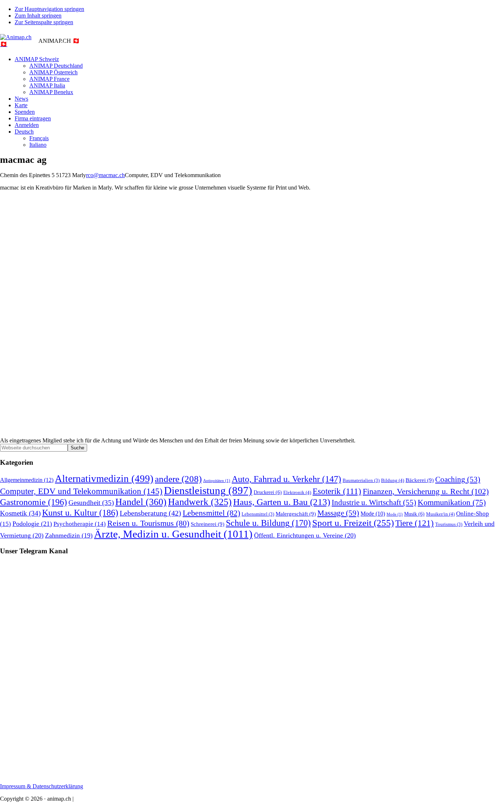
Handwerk (200, 502)
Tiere (414, 523)
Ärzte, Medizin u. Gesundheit (173, 534)
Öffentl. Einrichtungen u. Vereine (305, 535)
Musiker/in (440, 514)
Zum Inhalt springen (38, 15)
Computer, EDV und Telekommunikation (81, 491)
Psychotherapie (79, 523)
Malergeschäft (296, 513)
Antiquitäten (216, 481)
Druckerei (268, 492)
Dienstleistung (208, 490)
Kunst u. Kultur (80, 512)
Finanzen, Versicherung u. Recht (426, 491)
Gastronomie (33, 502)
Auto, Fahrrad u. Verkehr (286, 479)
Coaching (457, 479)
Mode (373, 513)
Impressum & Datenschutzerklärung (41, 786)
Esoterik (337, 491)
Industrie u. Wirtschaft (374, 502)
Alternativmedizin (104, 478)
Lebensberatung (150, 513)
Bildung (392, 480)
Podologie (32, 523)
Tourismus (448, 524)
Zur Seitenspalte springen (44, 22)
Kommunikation (452, 502)
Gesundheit (91, 502)
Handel (141, 502)
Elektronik (297, 492)
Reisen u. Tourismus (148, 523)
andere (178, 479)
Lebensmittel (211, 513)
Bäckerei (420, 480)
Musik (414, 514)
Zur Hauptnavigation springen (49, 9)
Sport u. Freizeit (353, 523)
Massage (338, 513)
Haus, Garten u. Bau (281, 502)
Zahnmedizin (69, 535)
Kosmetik (20, 513)
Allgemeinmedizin (26, 480)
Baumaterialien (361, 480)
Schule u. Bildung (268, 523)
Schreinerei (207, 524)
